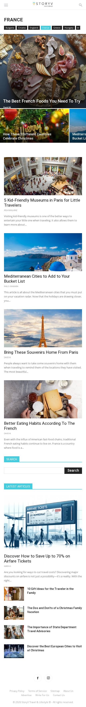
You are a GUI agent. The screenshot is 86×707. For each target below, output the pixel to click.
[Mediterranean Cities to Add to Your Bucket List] (43, 252)
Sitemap (55, 691)
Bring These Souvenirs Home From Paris (41, 352)
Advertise (26, 695)
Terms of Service (37, 691)
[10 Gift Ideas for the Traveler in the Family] (14, 594)
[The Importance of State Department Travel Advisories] (14, 632)
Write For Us (42, 695)
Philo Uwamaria (11, 286)
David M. (7, 107)
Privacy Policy (17, 691)
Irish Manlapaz (10, 210)
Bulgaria (10, 27)
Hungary (69, 27)
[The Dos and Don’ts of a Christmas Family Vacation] (14, 613)
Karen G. (7, 566)
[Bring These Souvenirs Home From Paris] (43, 328)
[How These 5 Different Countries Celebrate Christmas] (34, 134)
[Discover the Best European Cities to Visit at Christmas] (14, 651)
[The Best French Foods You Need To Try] (43, 71)
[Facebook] (38, 678)
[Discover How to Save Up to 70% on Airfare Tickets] (43, 523)
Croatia (22, 27)
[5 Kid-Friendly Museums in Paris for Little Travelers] (43, 176)
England (34, 27)
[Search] (80, 5)
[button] (6, 5)
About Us (68, 691)
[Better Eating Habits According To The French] (43, 399)
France (45, 27)
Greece (56, 27)
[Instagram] (48, 678)
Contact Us (59, 695)
